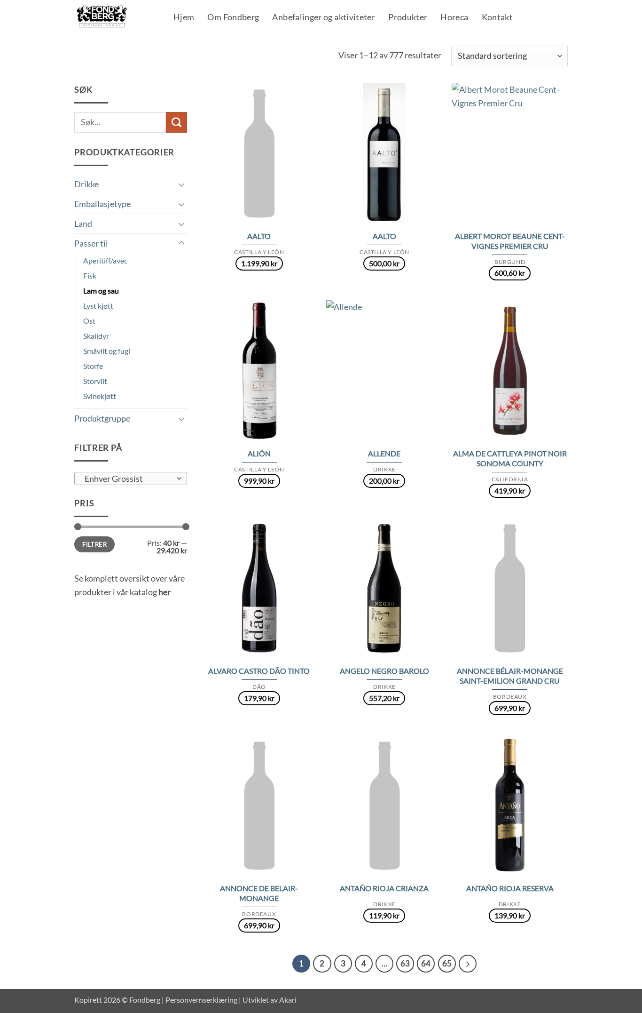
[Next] (468, 964)
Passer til (91, 243)
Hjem (183, 18)
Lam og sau (101, 290)
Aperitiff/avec (105, 260)
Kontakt (497, 18)
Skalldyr (96, 335)
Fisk (89, 275)
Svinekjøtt (99, 395)
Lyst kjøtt (98, 305)
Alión (259, 453)
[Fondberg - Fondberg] (114, 17)
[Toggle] (181, 184)
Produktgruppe (102, 418)
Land (83, 223)
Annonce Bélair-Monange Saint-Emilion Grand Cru (510, 675)
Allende (384, 453)
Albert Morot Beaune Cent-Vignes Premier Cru (510, 240)
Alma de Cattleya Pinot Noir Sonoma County (510, 458)
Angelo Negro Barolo (384, 670)
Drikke (86, 184)
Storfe (93, 365)
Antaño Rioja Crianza (384, 888)
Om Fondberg (233, 18)
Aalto (259, 235)
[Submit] (176, 122)
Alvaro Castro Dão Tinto (259, 670)
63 (405, 963)
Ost (89, 320)
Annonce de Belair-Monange (259, 893)
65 (447, 963)
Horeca (454, 18)
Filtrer (94, 544)
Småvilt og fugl (106, 350)
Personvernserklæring (201, 999)
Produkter (407, 18)
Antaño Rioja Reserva (510, 888)
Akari (288, 999)
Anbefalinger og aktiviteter (323, 18)
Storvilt (95, 380)
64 (426, 963)
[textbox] (128, 479)
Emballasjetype (102, 204)
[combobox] (130, 478)
